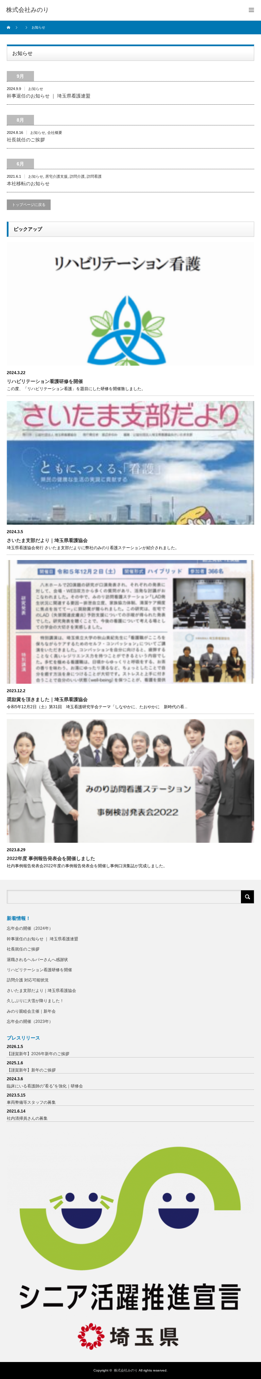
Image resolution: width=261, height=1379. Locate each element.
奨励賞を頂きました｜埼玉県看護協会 (47, 699)
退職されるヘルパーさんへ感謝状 (37, 959)
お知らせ (35, 89)
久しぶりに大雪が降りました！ (35, 1000)
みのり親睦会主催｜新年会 (31, 1011)
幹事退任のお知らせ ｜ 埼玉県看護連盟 (48, 96)
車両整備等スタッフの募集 (31, 1102)
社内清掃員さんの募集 (27, 1118)
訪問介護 (77, 176)
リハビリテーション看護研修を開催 (45, 381)
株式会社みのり (126, 1370)
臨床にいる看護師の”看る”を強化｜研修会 (45, 1086)
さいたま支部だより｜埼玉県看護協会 (47, 540)
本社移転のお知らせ (28, 183)
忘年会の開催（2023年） (30, 1021)
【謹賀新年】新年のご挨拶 (31, 1070)
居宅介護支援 (56, 176)
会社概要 (54, 132)
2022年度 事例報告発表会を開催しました (51, 858)
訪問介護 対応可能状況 (28, 980)
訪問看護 (94, 176)
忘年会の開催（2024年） (30, 928)
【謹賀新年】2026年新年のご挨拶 (38, 1053)
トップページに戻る (29, 205)
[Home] (9, 27)
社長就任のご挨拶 (26, 139)
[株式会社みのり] (27, 10)
